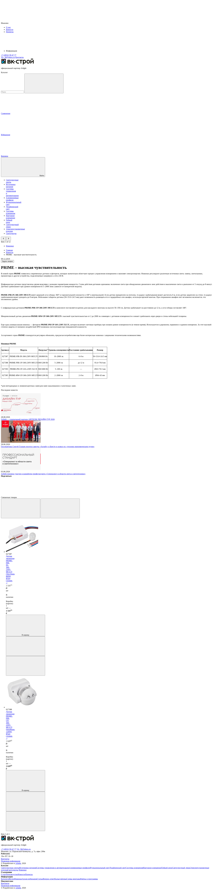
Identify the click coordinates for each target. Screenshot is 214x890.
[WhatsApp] (132, 495)
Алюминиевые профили (12, 199)
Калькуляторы (60, 879)
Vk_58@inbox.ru (24, 849)
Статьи (40, 879)
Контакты (19, 57)
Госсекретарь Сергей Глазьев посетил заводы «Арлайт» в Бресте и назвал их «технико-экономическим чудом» (47, 446)
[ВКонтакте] (19, 495)
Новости (9, 29)
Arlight (18, 863)
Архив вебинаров (29, 879)
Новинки (10, 246)
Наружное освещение (10, 217)
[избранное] (25, 666)
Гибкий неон (9, 221)
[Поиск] (44, 83)
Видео (11, 879)
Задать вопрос (7, 261)
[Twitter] (57, 495)
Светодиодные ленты (10, 868)
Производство (12, 874)
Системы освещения (10, 212)
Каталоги (5, 879)
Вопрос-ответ (48, 879)
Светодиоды (11, 233)
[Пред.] (20, 508)
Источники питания (10, 185)
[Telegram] (170, 495)
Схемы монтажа (73, 879)
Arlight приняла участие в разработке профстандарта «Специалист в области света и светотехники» (43, 474)
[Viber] (94, 495)
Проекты (9, 32)
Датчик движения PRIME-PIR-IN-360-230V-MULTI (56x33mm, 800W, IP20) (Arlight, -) (10, 569)
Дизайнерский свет (117, 868)
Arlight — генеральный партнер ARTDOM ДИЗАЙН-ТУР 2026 (28, 419)
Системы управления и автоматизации (52, 868)
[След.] (60, 508)
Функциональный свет (99, 868)
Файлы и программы (89, 879)
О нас (8, 27)
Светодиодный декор (181, 868)
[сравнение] (25, 646)
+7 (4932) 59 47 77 (8, 849)
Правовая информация (10, 861)
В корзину (25, 635)
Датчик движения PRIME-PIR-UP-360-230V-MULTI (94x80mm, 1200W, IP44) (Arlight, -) (10, 725)
